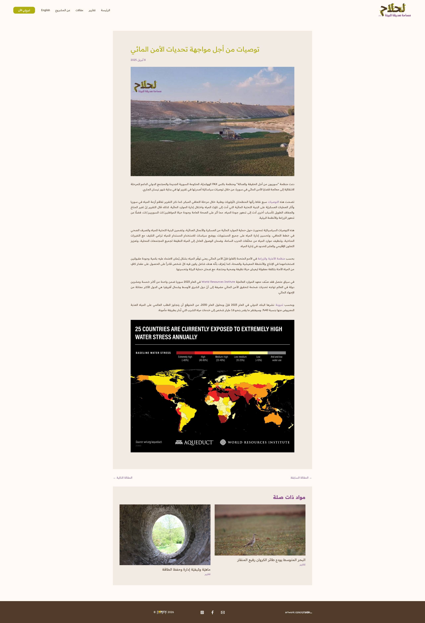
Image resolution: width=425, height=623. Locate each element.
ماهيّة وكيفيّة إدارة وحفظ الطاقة (186, 569)
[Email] (223, 612)
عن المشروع (62, 10)
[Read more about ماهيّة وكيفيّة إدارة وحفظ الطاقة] (165, 534)
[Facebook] (212, 612)
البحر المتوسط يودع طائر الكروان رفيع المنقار (271, 560)
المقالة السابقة (301, 477)
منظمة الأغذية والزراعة (271, 258)
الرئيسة (105, 10)
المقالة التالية (122, 477)
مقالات (79, 10)
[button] (20, 10)
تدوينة (279, 304)
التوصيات (273, 201)
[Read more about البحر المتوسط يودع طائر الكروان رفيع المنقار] (260, 529)
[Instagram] (202, 612)
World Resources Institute (218, 281)
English (45, 10)
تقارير (92, 10)
